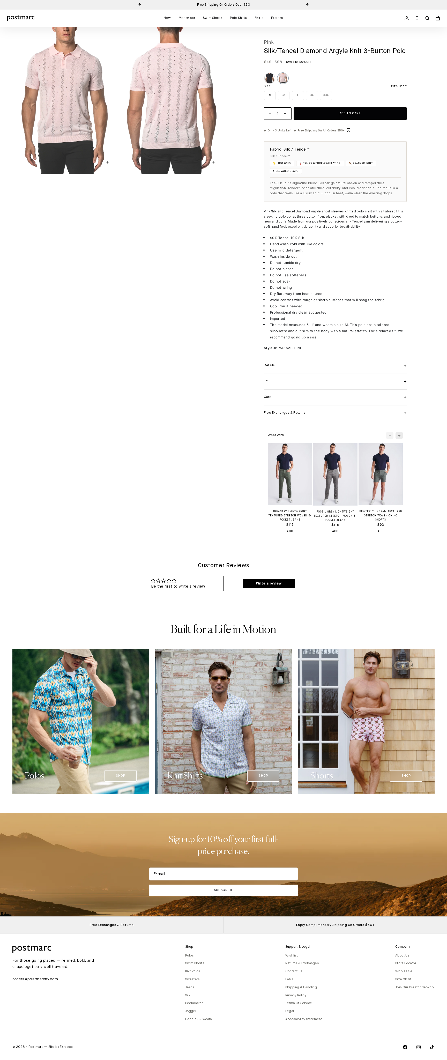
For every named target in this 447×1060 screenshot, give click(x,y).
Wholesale (403, 971)
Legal (289, 1011)
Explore (277, 18)
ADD (290, 531)
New (167, 18)
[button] (349, 130)
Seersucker (194, 1003)
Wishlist (291, 955)
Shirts (259, 18)
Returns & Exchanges (302, 963)
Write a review (269, 583)
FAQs (289, 979)
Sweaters (192, 979)
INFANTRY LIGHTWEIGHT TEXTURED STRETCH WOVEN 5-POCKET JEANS (290, 515)
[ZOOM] (107, 162)
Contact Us (293, 971)
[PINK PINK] (283, 78)
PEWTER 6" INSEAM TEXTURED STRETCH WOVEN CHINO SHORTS (380, 515)
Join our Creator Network (415, 987)
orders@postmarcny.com (35, 979)
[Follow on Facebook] (405, 1047)
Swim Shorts (212, 18)
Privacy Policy (295, 995)
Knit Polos (192, 971)
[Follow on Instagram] (418, 1047)
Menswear (187, 18)
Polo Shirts (238, 18)
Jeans (190, 987)
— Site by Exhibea (58, 1047)
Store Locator (405, 963)
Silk (188, 995)
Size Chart (403, 979)
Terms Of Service (298, 1003)
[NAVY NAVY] (269, 78)
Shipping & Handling (301, 987)
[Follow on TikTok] (432, 1047)
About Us (402, 955)
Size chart (399, 86)
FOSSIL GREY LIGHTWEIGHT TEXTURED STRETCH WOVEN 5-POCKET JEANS (335, 515)
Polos (189, 955)
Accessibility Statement (303, 1019)
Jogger (190, 1011)
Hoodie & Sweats (198, 1019)
